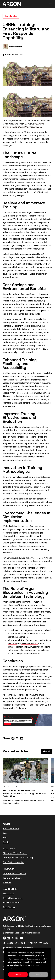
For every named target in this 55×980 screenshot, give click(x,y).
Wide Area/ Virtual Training (15, 853)
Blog (5, 837)
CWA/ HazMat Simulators (14, 873)
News (5, 833)
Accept (18, 974)
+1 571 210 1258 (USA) (37, 943)
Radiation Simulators (12, 878)
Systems (7, 882)
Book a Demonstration (13, 898)
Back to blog (11, 16)
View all (46, 751)
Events (6, 842)
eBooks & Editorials (11, 902)
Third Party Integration (13, 862)
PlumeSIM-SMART (18, 379)
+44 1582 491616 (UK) (16, 943)
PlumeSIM (12, 643)
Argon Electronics (11, 828)
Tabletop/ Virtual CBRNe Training (18, 857)
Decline (39, 974)
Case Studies (9, 907)
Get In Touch (8, 893)
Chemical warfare (14, 54)
